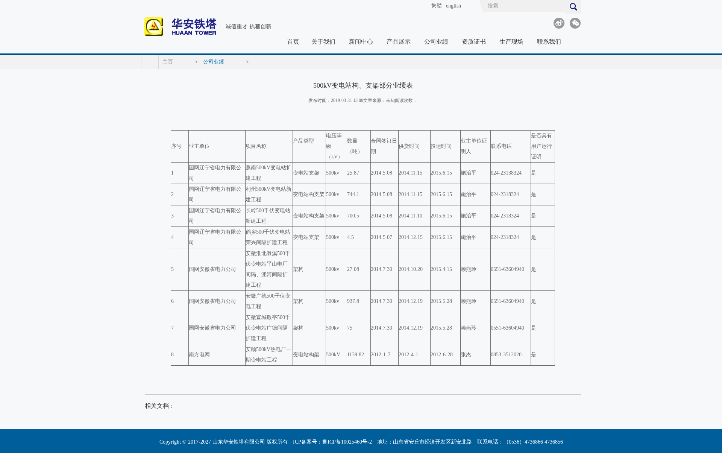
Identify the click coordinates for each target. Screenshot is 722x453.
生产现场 (511, 41)
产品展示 (399, 41)
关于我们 (323, 41)
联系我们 (549, 41)
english (453, 6)
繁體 (436, 6)
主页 (167, 62)
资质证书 (474, 41)
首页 (293, 41)
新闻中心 (361, 41)
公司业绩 (436, 41)
